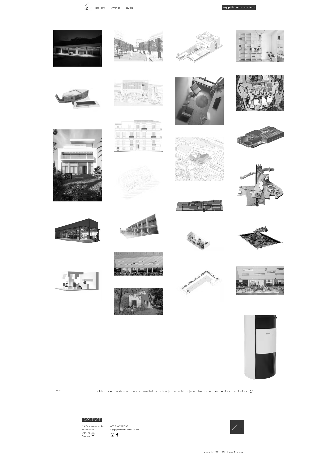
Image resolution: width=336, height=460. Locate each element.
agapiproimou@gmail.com (124, 429)
